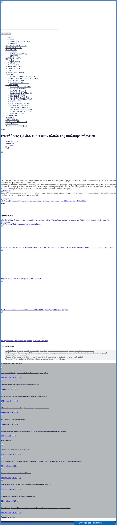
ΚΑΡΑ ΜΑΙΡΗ (15, 101)
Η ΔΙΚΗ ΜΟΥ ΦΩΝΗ (13, 48)
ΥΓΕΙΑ (8, 70)
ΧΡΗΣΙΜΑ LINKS (17, 81)
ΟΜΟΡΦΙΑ (14, 64)
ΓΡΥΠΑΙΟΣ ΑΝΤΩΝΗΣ (19, 97)
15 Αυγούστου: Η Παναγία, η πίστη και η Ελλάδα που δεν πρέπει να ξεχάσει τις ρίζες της (25, 373)
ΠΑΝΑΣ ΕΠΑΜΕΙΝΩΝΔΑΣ (21, 111)
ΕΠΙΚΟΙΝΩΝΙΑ (11, 124)
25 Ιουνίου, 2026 (7, 413)
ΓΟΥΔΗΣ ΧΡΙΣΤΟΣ (17, 95)
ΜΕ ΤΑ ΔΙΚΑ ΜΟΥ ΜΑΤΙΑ (16, 46)
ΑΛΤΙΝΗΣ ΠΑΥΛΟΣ (18, 89)
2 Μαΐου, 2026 (6, 436)
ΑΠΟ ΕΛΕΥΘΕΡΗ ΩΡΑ (14, 72)
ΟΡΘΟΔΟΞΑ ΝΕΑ (12, 68)
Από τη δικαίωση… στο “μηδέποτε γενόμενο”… (14, 419)
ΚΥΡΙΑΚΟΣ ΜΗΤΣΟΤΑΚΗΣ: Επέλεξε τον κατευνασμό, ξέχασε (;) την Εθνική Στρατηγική (34, 310)
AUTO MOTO (11, 116)
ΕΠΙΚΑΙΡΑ (9, 39)
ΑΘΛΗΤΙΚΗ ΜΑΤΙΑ (13, 58)
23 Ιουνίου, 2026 (7, 424)
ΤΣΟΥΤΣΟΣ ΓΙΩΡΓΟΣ (18, 113)
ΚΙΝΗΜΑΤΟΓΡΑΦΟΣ (18, 54)
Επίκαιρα (10, 145)
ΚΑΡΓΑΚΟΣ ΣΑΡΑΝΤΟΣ (20, 103)
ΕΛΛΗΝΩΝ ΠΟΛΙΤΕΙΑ (19, 83)
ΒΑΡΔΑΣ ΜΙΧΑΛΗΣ (18, 91)
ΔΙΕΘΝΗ (13, 44)
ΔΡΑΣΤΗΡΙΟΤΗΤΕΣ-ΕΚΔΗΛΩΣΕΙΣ (24, 79)
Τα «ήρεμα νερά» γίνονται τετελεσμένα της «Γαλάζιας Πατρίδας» (24, 341)
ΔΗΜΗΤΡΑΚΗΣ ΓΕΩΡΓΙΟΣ (21, 99)
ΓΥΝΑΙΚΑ (9, 60)
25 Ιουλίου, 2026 (7, 389)
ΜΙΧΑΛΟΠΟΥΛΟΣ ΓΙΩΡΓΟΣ (21, 109)
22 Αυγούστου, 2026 (9, 454)
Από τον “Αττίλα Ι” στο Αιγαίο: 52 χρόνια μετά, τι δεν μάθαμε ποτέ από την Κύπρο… (24, 396)
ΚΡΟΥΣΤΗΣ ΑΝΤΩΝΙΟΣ (20, 105)
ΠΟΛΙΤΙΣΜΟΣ (11, 50)
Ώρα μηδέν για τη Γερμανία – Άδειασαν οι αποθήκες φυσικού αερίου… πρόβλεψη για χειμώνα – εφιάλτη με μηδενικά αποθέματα (35, 508)
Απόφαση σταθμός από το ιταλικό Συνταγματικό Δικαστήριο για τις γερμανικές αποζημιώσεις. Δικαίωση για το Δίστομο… (33, 431)
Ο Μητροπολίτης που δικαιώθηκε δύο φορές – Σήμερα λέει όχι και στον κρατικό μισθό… (25, 407)
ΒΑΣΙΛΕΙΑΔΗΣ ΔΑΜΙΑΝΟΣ (21, 93)
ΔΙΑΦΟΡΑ (14, 56)
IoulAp (11, 143)
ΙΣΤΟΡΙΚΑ (9, 118)
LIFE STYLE (15, 62)
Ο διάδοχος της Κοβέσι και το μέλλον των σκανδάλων (21, 224)
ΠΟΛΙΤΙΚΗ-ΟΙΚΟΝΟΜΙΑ (20, 41)
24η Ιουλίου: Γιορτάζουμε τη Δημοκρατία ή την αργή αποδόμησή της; (20, 384)
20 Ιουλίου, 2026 (7, 401)
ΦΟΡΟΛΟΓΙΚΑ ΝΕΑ (13, 66)
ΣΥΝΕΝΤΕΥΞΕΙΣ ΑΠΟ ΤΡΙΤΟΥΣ (23, 76)
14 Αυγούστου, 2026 (9, 378)
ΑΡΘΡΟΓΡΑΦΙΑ (11, 85)
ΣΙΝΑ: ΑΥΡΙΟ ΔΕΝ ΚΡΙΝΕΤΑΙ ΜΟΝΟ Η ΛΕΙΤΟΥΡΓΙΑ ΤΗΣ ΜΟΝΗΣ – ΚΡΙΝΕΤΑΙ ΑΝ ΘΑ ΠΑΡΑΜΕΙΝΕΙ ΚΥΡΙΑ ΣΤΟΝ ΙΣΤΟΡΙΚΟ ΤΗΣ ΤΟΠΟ (57, 247)
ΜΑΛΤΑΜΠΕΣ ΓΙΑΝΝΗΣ (20, 107)
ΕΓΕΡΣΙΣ (8, 37)
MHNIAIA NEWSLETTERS (16, 122)
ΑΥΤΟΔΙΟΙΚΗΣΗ (12, 120)
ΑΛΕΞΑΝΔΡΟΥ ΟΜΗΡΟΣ (20, 87)
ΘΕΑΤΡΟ (13, 52)
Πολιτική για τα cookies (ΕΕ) (16, 126)
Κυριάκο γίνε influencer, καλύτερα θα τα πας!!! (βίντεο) (21, 279)
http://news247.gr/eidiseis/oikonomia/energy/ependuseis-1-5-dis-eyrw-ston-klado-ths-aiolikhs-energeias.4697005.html (43, 201)
